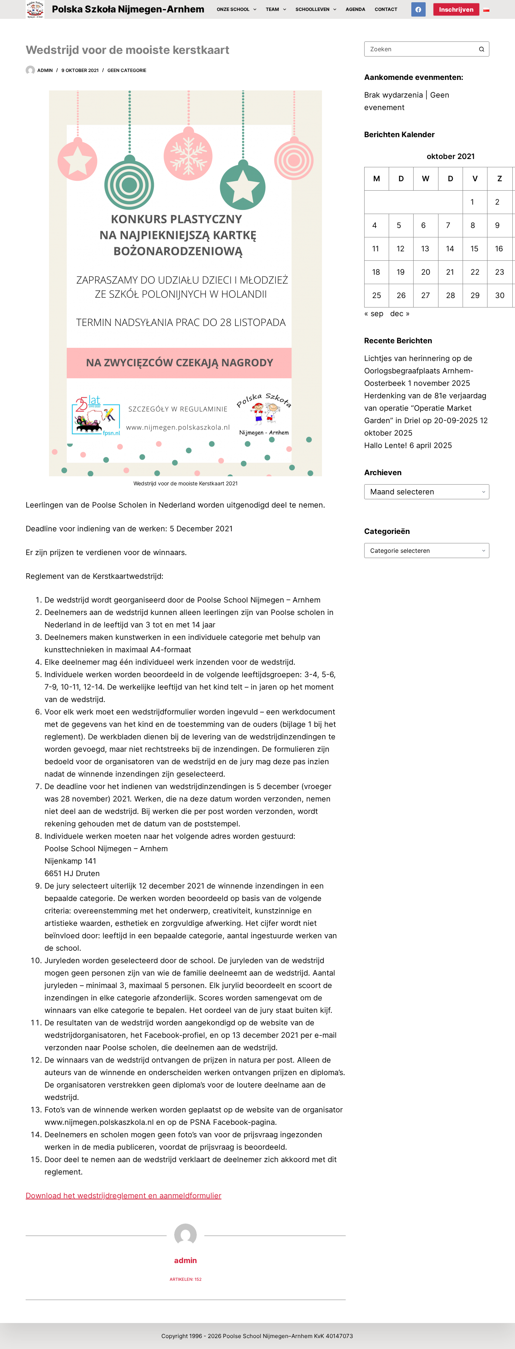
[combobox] (420, 49)
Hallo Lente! (385, 445)
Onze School (233, 9)
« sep (373, 313)
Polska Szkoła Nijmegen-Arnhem (128, 9)
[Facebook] (418, 9)
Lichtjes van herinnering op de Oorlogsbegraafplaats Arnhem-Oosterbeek (419, 371)
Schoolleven (313, 9)
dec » (400, 313)
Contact (386, 9)
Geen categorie (126, 70)
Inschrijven (456, 9)
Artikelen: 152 (186, 1279)
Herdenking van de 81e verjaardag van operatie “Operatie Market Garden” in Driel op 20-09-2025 (425, 408)
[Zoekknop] (482, 49)
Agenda (355, 9)
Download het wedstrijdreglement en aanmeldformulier (123, 1195)
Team (272, 9)
